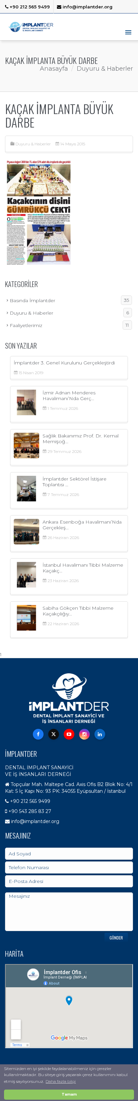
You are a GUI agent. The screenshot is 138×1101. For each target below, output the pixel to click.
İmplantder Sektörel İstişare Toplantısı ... (75, 482)
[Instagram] (84, 734)
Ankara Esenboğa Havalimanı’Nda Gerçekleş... (82, 525)
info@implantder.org (87, 6)
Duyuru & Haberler (33, 143)
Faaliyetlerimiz (69, 325)
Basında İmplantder (69, 300)
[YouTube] (69, 734)
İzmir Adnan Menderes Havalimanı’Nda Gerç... (69, 395)
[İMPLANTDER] (31, 26)
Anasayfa (54, 68)
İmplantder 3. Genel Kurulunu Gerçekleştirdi (64, 363)
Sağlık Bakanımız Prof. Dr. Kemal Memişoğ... (81, 439)
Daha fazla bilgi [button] (61, 1081)
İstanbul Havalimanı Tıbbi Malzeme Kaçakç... (83, 568)
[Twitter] (53, 734)
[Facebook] (38, 734)
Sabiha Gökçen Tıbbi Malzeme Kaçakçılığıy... (78, 611)
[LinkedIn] (99, 734)
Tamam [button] (69, 1094)
